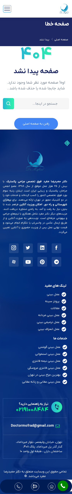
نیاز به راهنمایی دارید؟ (33, 404)
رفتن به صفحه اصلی (36, 124)
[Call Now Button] (63, 485)
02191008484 (32, 410)
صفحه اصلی (61, 40)
